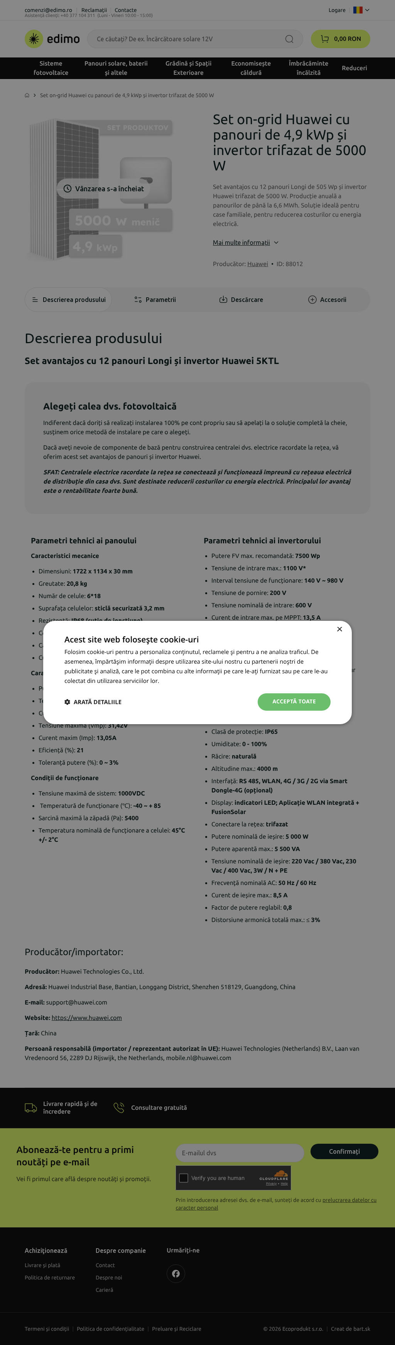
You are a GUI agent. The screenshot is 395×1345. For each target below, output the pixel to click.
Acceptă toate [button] (294, 701)
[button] (93, 702)
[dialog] (197, 672)
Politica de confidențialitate (197, 681)
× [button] (339, 630)
